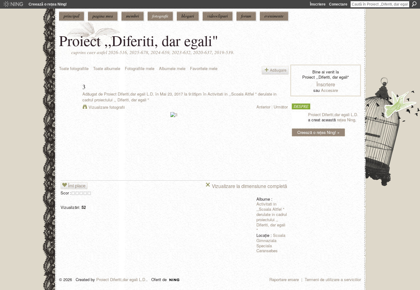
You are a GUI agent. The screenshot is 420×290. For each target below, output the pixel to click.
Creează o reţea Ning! (48, 4)
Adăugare (278, 70)
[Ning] (13, 4)
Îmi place (76, 185)
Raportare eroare (284, 279)
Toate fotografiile (74, 68)
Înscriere (318, 4)
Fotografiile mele (139, 68)
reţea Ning (346, 120)
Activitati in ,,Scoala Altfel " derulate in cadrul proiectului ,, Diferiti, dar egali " (271, 217)
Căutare (414, 4)
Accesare (329, 90)
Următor (281, 107)
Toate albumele (106, 68)
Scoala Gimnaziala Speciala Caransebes (270, 243)
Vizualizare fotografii (107, 107)
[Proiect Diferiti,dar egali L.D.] (69, 100)
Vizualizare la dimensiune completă (249, 185)
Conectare (338, 4)
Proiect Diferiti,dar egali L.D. (129, 94)
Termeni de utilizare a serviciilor (333, 279)
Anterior (263, 107)
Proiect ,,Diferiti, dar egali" (138, 40)
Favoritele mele (203, 68)
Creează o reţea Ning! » (318, 132)
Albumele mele (172, 68)
